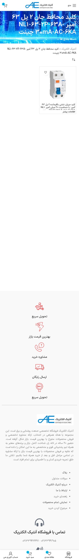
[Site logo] (39, 5)
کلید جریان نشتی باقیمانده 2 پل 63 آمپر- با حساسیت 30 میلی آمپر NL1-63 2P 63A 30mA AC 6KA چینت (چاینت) (58, 109)
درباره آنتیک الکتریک (56, 485)
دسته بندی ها (68, 39)
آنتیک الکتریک (68, 49)
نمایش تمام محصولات (55, 502)
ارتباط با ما (61, 490)
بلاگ (64, 473)
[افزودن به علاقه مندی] (45, 72)
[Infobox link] (39, 310)
